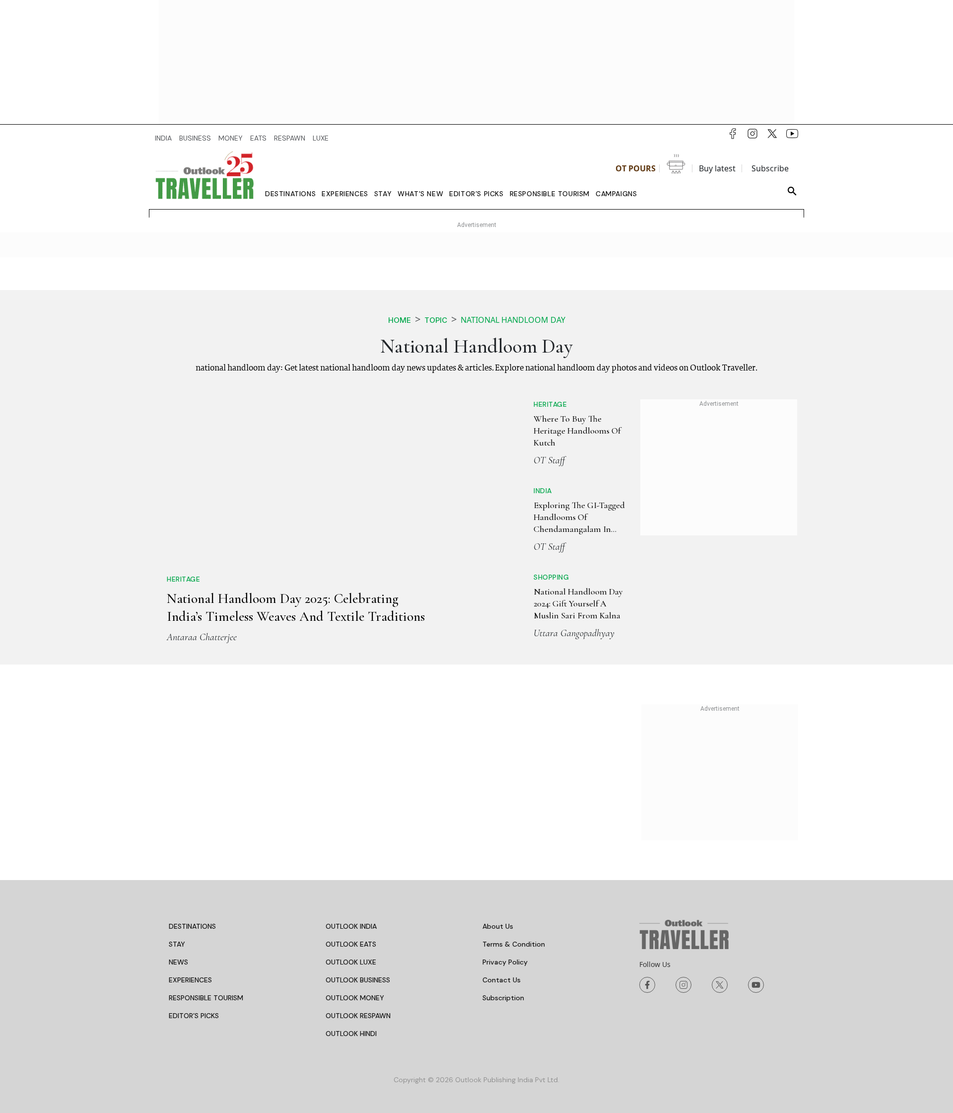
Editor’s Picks (476, 193)
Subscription (503, 997)
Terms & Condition (513, 944)
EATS (258, 138)
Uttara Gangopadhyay (574, 633)
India (543, 490)
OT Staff (549, 460)
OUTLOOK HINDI (351, 1033)
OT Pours (635, 168)
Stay (383, 193)
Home (399, 320)
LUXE (321, 138)
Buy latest (717, 168)
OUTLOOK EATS (351, 944)
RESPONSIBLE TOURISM (206, 997)
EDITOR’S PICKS (194, 1015)
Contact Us (501, 979)
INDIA (163, 138)
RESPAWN (289, 138)
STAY (177, 944)
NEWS (178, 962)
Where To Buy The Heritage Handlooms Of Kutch (577, 430)
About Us (497, 926)
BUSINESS (195, 138)
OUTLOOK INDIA (351, 926)
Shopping (551, 577)
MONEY (230, 138)
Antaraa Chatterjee (202, 637)
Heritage (183, 579)
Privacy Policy (505, 962)
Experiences (345, 193)
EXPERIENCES (190, 979)
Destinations (290, 193)
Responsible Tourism (550, 193)
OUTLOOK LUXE (351, 962)
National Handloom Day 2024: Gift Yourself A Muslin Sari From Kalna (578, 603)
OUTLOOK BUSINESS (358, 979)
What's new (420, 193)
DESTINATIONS (192, 926)
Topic (435, 320)
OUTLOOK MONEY (355, 997)
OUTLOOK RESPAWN (358, 1015)
